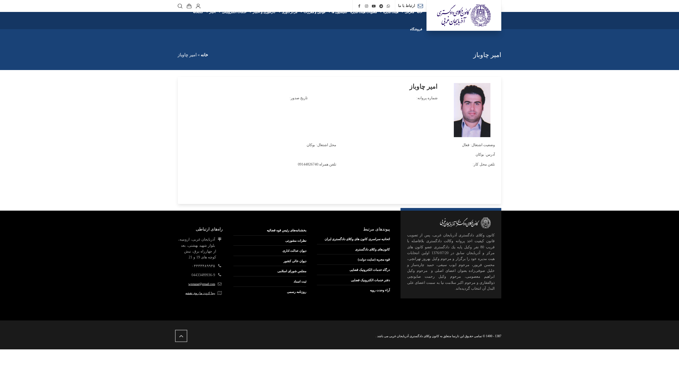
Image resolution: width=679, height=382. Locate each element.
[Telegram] (381, 6)
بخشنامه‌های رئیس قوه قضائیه (286, 230)
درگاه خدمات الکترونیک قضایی (370, 270)
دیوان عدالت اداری (294, 251)
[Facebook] (359, 6)
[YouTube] (373, 6)
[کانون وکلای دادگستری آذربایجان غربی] (464, 15)
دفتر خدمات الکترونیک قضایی (370, 280)
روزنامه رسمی (296, 292)
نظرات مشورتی (295, 240)
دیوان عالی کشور (295, 261)
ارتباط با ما (406, 6)
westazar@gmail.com (201, 284)
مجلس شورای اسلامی (291, 271)
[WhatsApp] (388, 6)
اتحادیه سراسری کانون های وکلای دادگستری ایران (357, 239)
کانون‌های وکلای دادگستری (372, 249)
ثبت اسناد (300, 281)
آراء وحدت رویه (380, 290)
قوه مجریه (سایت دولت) (374, 259)
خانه (204, 55)
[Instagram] (366, 6)
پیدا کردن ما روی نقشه (200, 293)
